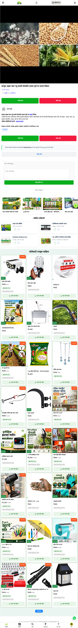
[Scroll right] (75, 206)
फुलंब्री (5, 93)
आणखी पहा (39, 611)
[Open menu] (3, 3)
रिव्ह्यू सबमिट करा (39, 182)
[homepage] (19, 2)
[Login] (75, 3)
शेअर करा (39, 154)
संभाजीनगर (13, 93)
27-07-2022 (5, 90)
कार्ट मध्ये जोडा (14, 296)
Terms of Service (53, 622)
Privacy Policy (44, 622)
